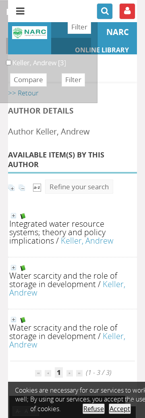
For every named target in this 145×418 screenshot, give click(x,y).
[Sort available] (37, 186)
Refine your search (79, 186)
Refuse (93, 408)
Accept (120, 408)
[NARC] (29, 32)
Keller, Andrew (87, 240)
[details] (13, 215)
